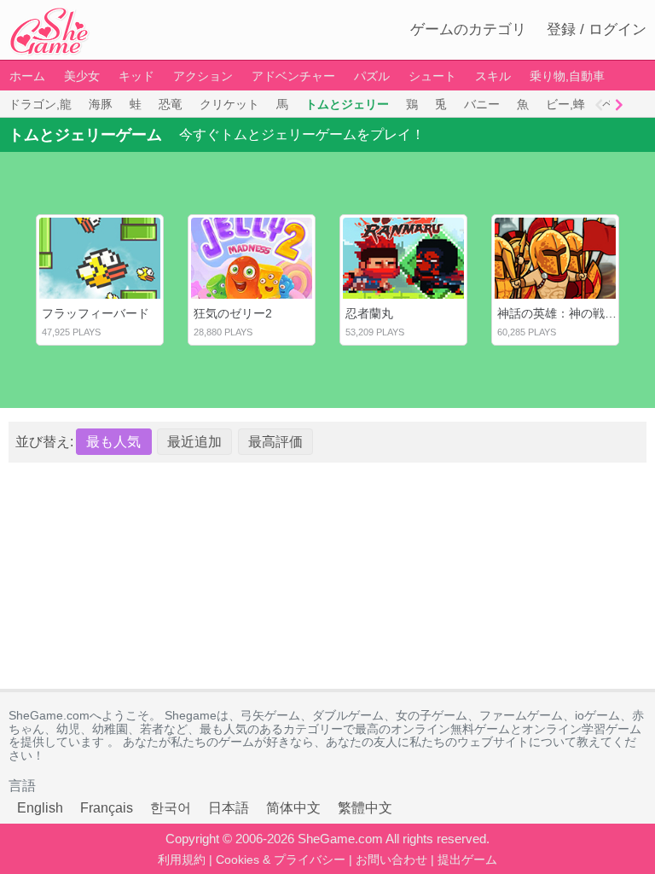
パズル (372, 76)
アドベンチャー (293, 76)
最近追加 (194, 441)
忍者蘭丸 (369, 313)
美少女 (82, 76)
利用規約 (182, 859)
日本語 (228, 808)
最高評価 (275, 441)
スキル (493, 76)
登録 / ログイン (596, 29)
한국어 (170, 808)
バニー (482, 104)
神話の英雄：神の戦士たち (569, 313)
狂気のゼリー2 (233, 313)
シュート (432, 76)
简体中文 (293, 808)
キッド (136, 76)
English (40, 808)
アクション (203, 76)
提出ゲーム (467, 859)
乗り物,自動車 (567, 76)
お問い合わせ (391, 859)
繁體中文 (365, 808)
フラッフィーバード (95, 313)
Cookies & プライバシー (280, 859)
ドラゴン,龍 (40, 104)
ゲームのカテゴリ (468, 29)
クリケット (229, 104)
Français (106, 808)
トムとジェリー (347, 104)
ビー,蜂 (565, 104)
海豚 (101, 104)
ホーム (27, 76)
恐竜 (171, 104)
